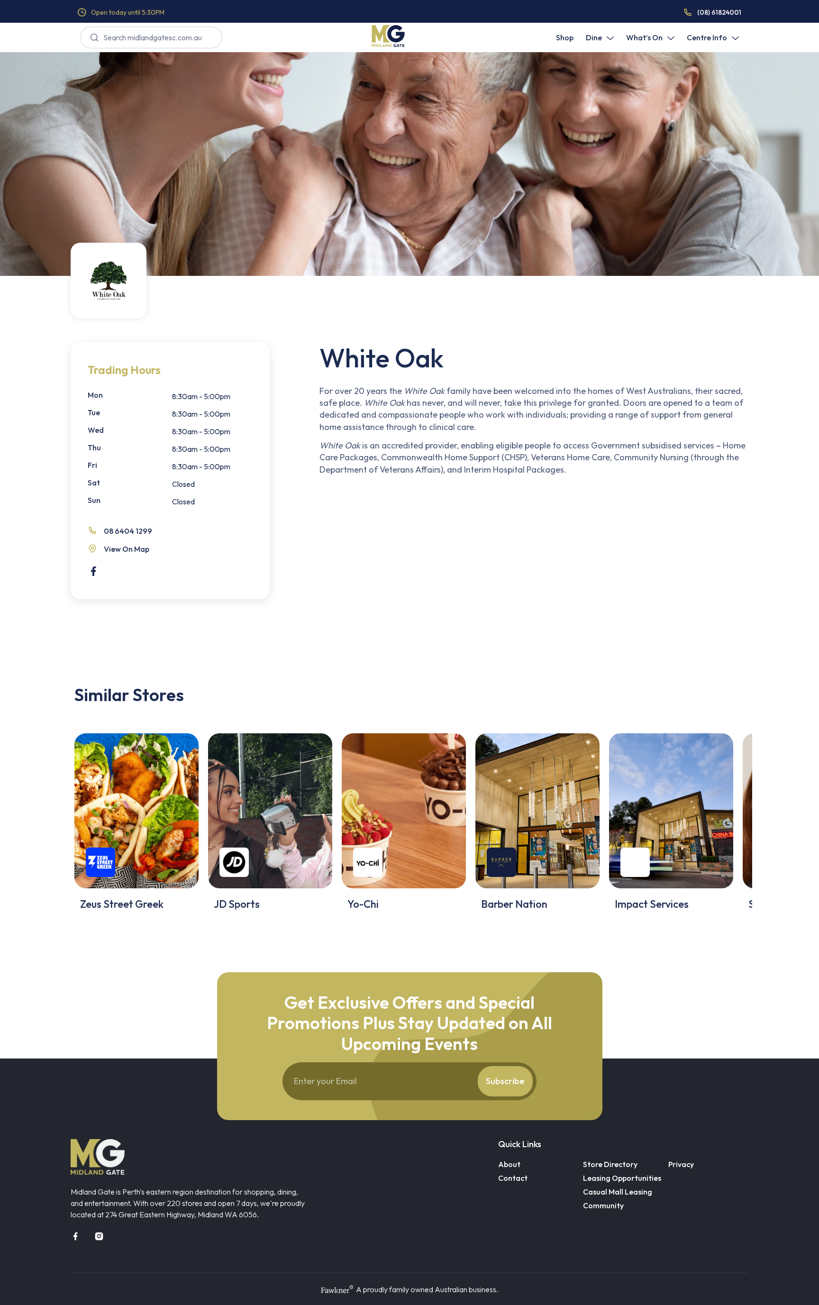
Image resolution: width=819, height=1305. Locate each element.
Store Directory (610, 1164)
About (509, 1164)
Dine (594, 37)
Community (603, 1205)
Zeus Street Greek (122, 904)
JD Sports (237, 904)
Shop (564, 37)
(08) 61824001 (719, 12)
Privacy (681, 1164)
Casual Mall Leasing (617, 1191)
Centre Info (707, 37)
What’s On (644, 37)
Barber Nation (514, 904)
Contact (513, 1178)
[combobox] (151, 37)
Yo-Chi (363, 904)
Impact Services (652, 904)
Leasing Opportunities (622, 1178)
